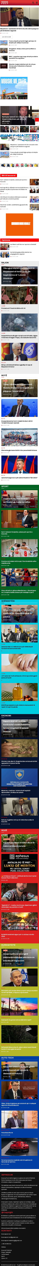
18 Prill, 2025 (5, 1051)
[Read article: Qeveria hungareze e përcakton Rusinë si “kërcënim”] (19, 465)
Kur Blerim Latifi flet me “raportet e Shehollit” (23, 244)
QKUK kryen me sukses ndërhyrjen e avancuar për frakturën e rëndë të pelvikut (18, 613)
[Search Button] (33, 2)
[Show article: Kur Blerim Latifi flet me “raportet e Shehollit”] (14, 129)
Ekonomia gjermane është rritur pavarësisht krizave (19, 450)
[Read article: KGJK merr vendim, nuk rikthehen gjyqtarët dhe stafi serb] (34, 207)
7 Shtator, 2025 (7, 963)
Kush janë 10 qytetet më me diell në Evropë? (16, 1020)
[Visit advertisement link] (19, 137)
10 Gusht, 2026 (5, 709)
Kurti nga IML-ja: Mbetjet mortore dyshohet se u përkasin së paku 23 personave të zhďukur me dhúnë (14, 189)
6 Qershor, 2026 (6, 794)
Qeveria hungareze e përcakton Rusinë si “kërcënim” (19, 478)
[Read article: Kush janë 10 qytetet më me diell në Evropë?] (19, 1007)
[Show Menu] (37, 2)
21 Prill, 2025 (5, 1022)
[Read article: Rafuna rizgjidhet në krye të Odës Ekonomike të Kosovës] (19, 807)
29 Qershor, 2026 (8, 734)
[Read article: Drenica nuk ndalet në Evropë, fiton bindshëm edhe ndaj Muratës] (19, 548)
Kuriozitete (5, 1017)
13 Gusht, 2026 (13, 60)
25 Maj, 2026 (5, 880)
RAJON (3, 362)
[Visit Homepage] (4, 2)
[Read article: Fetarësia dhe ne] (19, 1120)
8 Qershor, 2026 (6, 765)
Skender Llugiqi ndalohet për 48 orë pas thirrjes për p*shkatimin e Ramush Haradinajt (22, 66)
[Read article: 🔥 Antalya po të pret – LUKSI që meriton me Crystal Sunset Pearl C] (19, 863)
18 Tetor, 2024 (5, 1164)
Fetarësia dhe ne (7, 1132)
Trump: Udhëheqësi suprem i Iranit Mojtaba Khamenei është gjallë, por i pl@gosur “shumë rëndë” (18, 387)
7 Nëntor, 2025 (5, 938)
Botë (5, 380)
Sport (3, 588)
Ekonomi (4, 759)
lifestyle (7, 839)
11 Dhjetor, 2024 (6, 1135)
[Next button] (37, 120)
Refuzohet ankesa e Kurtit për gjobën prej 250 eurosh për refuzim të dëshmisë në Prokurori (19, 1070)
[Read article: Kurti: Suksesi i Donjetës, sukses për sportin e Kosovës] (34, 182)
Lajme (3, 306)
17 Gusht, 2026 (5, 680)
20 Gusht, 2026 (5, 369)
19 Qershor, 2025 (6, 994)
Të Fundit (5, 24)
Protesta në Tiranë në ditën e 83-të (13, 308)
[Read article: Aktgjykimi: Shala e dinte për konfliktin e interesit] (4, 50)
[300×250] (13, 88)
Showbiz (4, 902)
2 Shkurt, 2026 (5, 909)
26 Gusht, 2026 (14, 246)
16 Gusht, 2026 (13, 52)
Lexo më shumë (7, 36)
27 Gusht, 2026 (4, 184)
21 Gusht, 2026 (4, 33)
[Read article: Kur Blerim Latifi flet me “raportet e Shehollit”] (4, 247)
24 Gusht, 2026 (7, 281)
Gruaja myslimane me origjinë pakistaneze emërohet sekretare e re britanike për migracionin (18, 957)
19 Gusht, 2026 (13, 45)
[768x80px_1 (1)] (19, 165)
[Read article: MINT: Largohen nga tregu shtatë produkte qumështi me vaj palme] (4, 58)
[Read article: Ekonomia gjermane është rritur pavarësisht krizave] (19, 437)
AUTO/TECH (7, 1063)
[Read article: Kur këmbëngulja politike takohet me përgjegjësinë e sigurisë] (4, 254)
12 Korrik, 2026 (7, 849)
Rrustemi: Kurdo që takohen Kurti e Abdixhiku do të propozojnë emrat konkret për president (16, 119)
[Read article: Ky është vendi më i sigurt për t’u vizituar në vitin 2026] (19, 921)
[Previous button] (37, 123)
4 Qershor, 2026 (6, 824)
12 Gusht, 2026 (13, 70)
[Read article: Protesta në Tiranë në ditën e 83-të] (19, 295)
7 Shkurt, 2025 (5, 1107)
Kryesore (6, 114)
